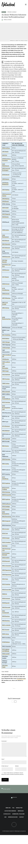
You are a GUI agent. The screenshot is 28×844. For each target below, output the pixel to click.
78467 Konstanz (6, 379)
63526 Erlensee (5, 283)
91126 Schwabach (6, 542)
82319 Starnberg (6, 402)
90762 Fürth (5, 533)
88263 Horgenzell (6, 521)
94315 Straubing (6, 584)
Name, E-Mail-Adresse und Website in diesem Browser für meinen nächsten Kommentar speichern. (13, 773)
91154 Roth (4, 545)
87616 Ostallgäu (6, 506)
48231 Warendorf (6, 244)
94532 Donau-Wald (6, 589)
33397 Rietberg (5, 189)
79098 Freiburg (5, 383)
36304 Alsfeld (5, 207)
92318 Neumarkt (6, 561)
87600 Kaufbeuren (6, 503)
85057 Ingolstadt (6, 438)
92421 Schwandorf (6, 565)
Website (17, 766)
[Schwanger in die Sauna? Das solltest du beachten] (20, 720)
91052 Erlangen (6, 537)
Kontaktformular (21, 678)
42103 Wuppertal (6, 214)
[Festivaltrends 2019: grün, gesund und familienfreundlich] (20, 710)
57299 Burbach (5, 270)
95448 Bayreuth (5, 602)
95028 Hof (4, 594)
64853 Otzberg (5, 307)
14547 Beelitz (5, 151)
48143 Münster (5, 240)
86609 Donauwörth (6, 494)
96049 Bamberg (6, 616)
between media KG (10, 831)
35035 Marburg (5, 198)
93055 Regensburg (6, 570)
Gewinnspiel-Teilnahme (18, 814)
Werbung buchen (13, 817)
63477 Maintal (5, 277)
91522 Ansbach (5, 557)
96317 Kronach (5, 629)
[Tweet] (7, 691)
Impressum (20, 810)
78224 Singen (5, 371)
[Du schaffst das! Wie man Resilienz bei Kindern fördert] (8, 710)
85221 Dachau (5, 446)
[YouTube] (17, 802)
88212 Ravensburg (6, 516)
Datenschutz (7, 814)
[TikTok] (20, 802)
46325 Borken (5, 216)
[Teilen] (3, 691)
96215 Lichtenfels (6, 625)
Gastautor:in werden (10, 810)
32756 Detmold (5, 174)
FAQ (13, 807)
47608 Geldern (5, 230)
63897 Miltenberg (6, 298)
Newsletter (19, 807)
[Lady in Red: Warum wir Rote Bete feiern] (8, 720)
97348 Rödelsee (6, 642)
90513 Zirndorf (5, 529)
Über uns (8, 807)
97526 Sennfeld (5, 653)
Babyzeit (4, 12)
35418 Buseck (5, 201)
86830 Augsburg (6, 499)
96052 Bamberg (6, 620)
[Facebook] (7, 802)
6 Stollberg (7, 148)
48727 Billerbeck (6, 247)
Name (3, 759)
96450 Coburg (5, 634)
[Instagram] (11, 802)
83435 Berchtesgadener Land (6, 407)
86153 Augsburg (6, 483)
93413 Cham (5, 579)
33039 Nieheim (5, 179)
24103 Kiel (4, 155)
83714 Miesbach (6, 426)
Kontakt (21, 817)
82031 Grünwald (6, 391)
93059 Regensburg (6, 574)
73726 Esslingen (6, 347)
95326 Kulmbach (6, 598)
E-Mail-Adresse (5, 766)
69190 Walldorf (5, 338)
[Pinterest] (14, 802)
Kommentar (4, 741)
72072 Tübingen (6, 342)
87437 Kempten (5, 509)
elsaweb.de (23, 831)
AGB (5, 817)
